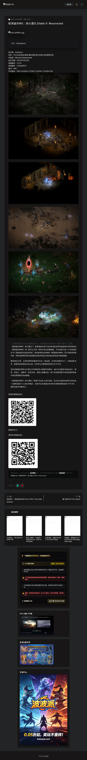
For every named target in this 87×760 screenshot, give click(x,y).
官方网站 (33, 473)
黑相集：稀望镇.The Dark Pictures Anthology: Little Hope (72, 539)
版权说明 (62, 473)
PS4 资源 (19, 19)
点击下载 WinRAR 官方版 (56, 601)
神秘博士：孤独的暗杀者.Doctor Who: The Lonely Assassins (24, 500)
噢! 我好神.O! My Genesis (71, 499)
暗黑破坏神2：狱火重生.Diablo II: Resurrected (32, 475)
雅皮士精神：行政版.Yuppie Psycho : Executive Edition (33, 539)
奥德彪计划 (14, 475)
